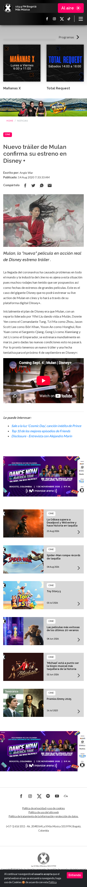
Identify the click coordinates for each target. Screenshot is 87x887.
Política (53, 882)
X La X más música (62, 19)
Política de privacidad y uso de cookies (43, 808)
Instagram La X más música (54, 19)
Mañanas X (12, 88)
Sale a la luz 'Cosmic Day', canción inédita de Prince (46, 426)
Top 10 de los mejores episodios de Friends (40, 431)
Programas (66, 37)
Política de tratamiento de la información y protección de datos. (44, 816)
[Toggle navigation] (81, 18)
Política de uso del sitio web (44, 812)
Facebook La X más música (47, 19)
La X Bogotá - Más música (7, 8)
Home (9, 120)
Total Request (58, 88)
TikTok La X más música (69, 19)
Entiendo (75, 875)
